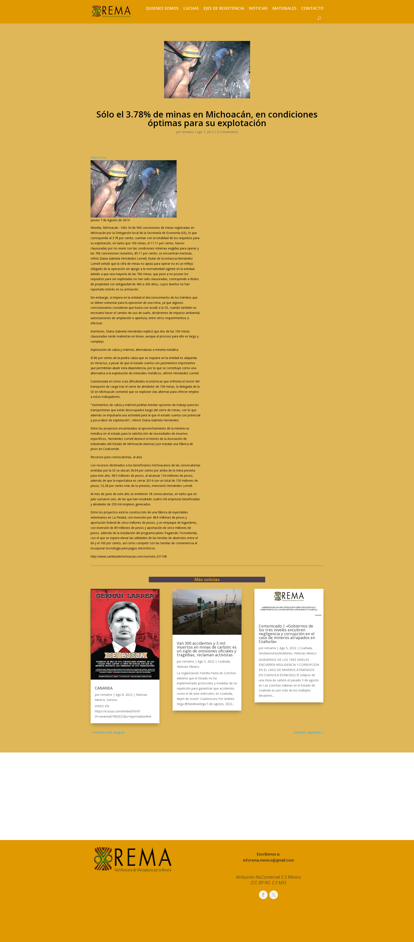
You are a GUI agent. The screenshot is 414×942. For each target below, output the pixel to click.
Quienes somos (162, 8)
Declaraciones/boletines (275, 653)
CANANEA (104, 688)
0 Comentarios (227, 132)
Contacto (312, 8)
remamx (187, 132)
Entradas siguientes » (308, 732)
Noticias (258, 8)
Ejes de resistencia (224, 8)
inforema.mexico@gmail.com (268, 860)
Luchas (191, 8)
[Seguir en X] (273, 894)
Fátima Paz (98, 157)
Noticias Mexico (188, 667)
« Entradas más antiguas (108, 732)
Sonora (112, 700)
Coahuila (224, 661)
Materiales (284, 8)
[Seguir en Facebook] (263, 894)
